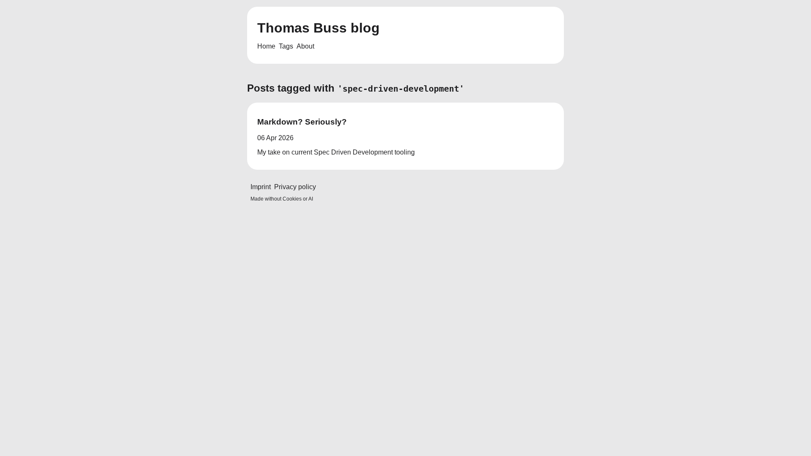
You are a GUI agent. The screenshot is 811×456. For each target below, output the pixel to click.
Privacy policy (295, 186)
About (305, 46)
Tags (286, 46)
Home (266, 46)
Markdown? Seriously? (302, 121)
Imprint (260, 186)
